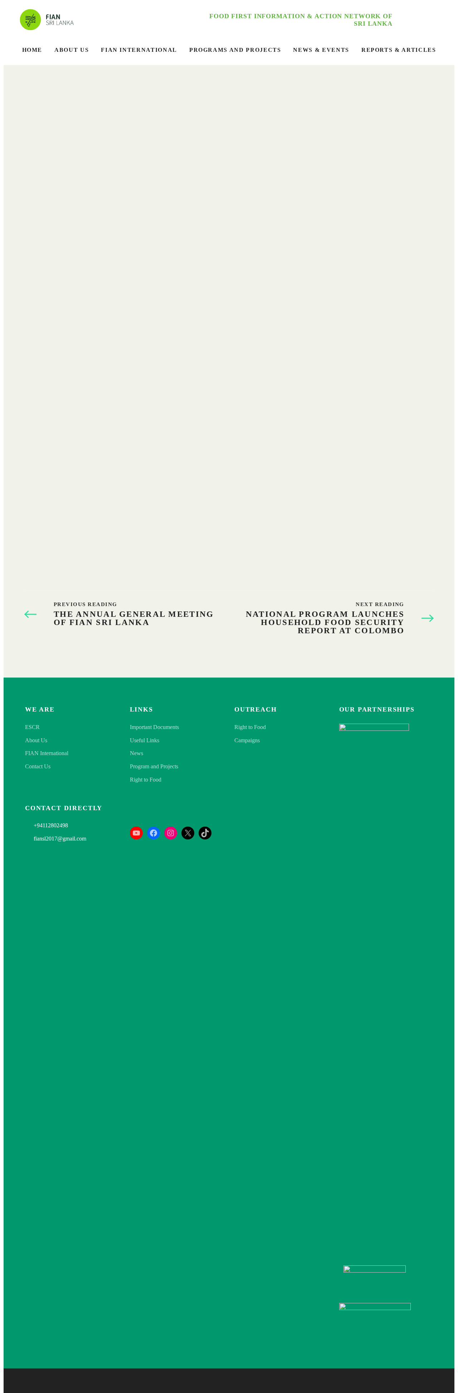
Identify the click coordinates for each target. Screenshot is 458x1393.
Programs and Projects (235, 49)
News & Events (321, 49)
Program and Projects (154, 766)
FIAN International (139, 49)
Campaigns (247, 740)
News (136, 753)
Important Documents (154, 727)
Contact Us (37, 766)
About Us (71, 49)
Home (32, 49)
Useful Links (144, 740)
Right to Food (145, 780)
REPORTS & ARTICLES (398, 49)
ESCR (32, 727)
